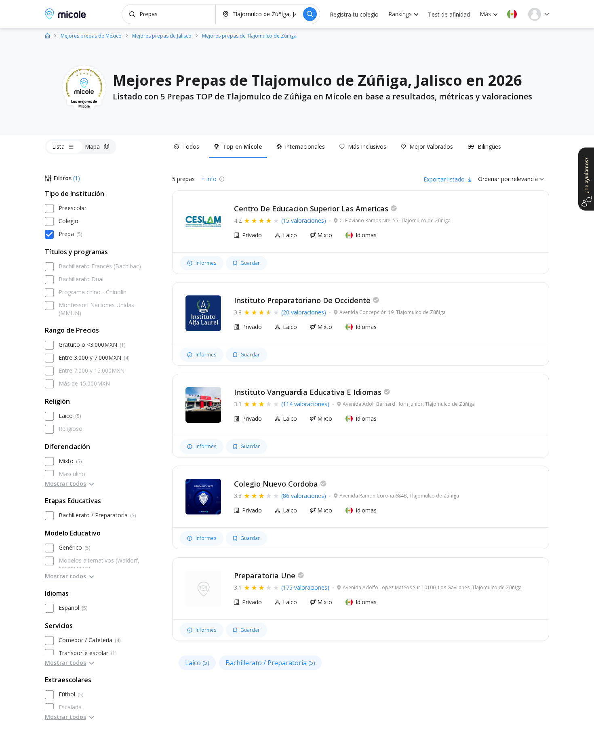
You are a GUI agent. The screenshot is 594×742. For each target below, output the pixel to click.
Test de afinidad (449, 14)
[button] (512, 14)
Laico (197, 662)
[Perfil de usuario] (538, 14)
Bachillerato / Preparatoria (270, 662)
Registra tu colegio (354, 14)
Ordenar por (494, 179)
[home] (47, 35)
